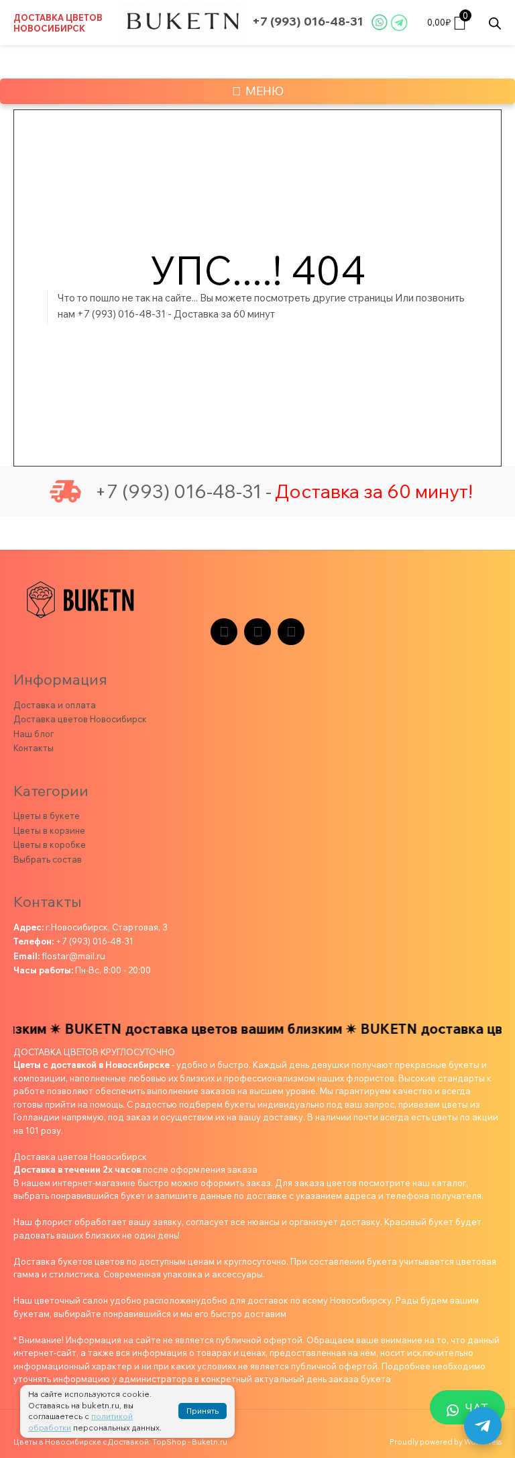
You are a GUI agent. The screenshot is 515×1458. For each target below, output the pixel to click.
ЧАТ (476, 1408)
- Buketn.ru (207, 1442)
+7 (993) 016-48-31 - (183, 491)
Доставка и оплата (54, 704)
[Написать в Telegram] (483, 1426)
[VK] (257, 631)
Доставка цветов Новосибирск (58, 23)
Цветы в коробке (49, 844)
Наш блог (33, 733)
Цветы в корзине (49, 830)
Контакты (33, 747)
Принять (202, 1411)
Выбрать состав (47, 859)
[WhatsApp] (291, 631)
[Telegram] (224, 631)
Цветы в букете (46, 815)
